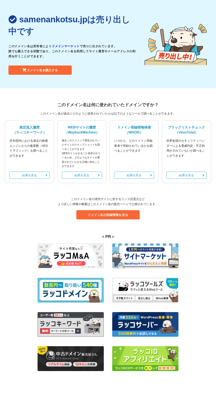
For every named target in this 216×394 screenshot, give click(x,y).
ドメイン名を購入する (42, 70)
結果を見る (29, 175)
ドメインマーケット (66, 46)
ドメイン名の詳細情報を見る (108, 214)
